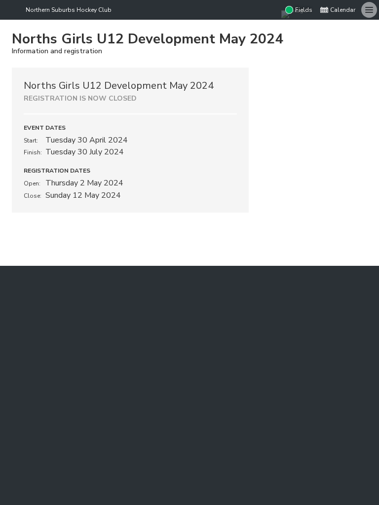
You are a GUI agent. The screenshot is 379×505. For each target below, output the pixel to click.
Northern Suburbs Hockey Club (69, 10)
